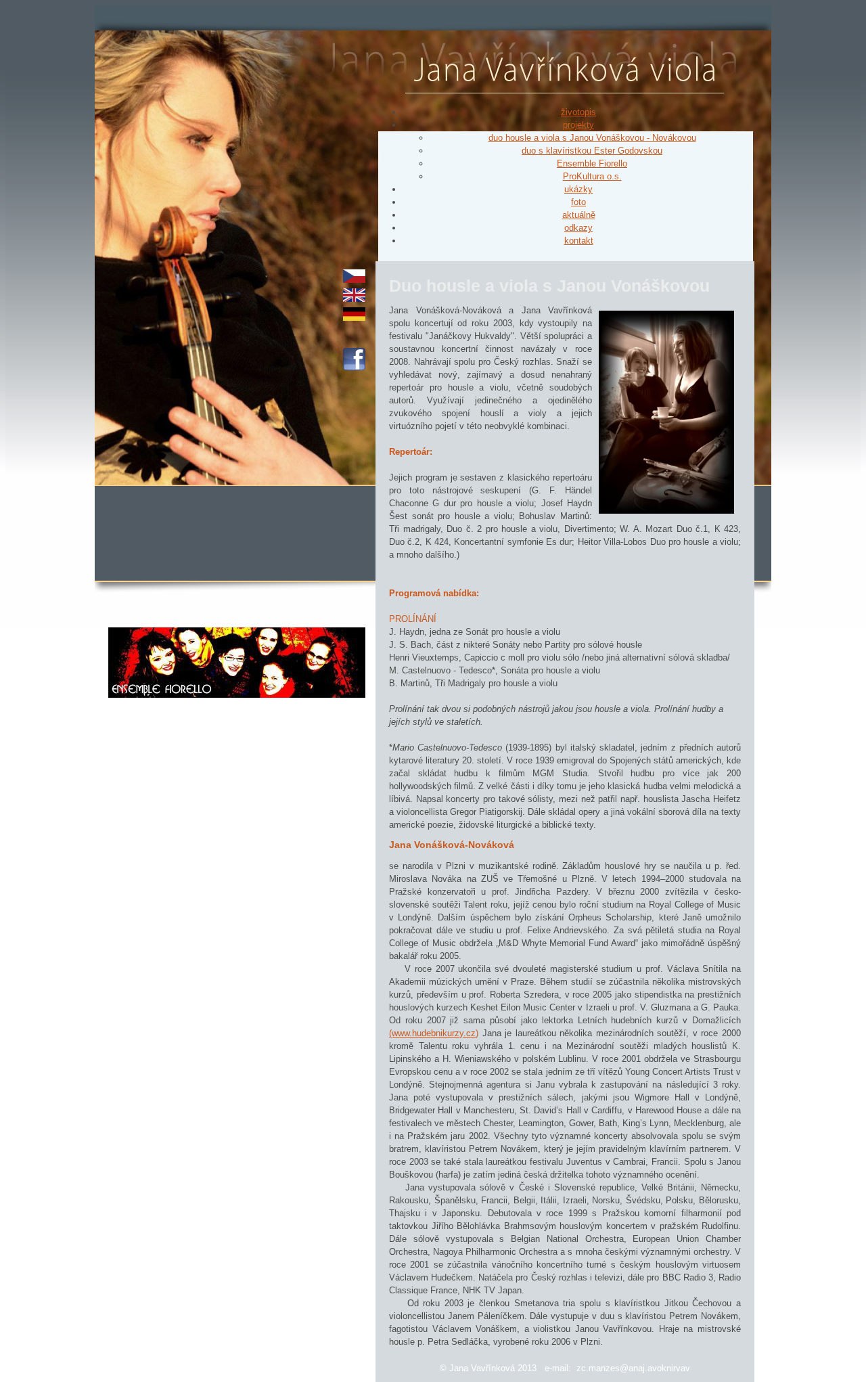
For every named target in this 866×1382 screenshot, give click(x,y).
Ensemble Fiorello (592, 163)
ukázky (578, 189)
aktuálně (578, 215)
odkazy (578, 228)
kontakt (578, 241)
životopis (578, 112)
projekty (578, 125)
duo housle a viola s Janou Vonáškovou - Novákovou (592, 138)
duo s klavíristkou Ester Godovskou (592, 151)
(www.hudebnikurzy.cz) (433, 1033)
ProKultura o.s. (592, 176)
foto (578, 202)
